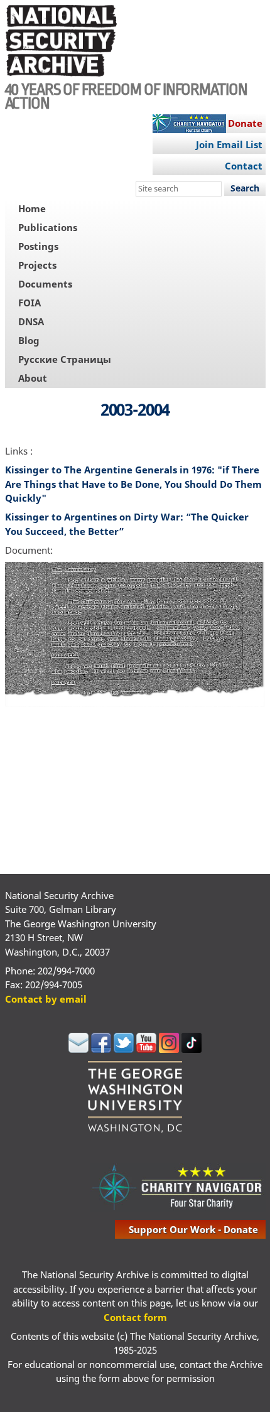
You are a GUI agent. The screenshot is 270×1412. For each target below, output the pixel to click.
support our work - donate (193, 1229)
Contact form (135, 1317)
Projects (37, 265)
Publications (47, 227)
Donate (245, 123)
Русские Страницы (64, 359)
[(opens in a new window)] (78, 1049)
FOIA (29, 302)
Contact (243, 165)
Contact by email (46, 999)
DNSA (31, 321)
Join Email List (229, 144)
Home (32, 208)
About (32, 378)
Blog (29, 340)
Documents (45, 284)
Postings (38, 246)
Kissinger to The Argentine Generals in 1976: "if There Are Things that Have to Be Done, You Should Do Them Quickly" (133, 483)
